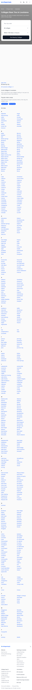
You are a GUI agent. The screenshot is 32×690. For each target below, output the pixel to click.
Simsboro (3, 555)
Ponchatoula (20, 480)
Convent (19, 194)
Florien (3, 268)
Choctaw (3, 212)
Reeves (3, 519)
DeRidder (3, 227)
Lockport (19, 377)
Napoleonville (4, 440)
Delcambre (4, 218)
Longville (19, 384)
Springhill (19, 537)
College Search (4, 675)
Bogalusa (19, 140)
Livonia (18, 375)
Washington (4, 617)
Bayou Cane (4, 153)
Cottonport (19, 200)
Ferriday (3, 263)
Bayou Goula (4, 158)
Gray (18, 290)
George (3, 285)
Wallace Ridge (4, 615)
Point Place (19, 474)
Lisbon (18, 371)
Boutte (18, 151)
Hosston (19, 321)
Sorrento (3, 566)
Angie (18, 113)
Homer (18, 317)
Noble (18, 444)
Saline (2, 534)
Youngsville (4, 632)
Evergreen (19, 254)
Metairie (19, 399)
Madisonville (4, 399)
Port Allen (19, 481)
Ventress (3, 599)
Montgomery (20, 413)
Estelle (18, 248)
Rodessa (19, 518)
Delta (2, 222)
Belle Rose (3, 167)
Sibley (2, 546)
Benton (3, 171)
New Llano (3, 449)
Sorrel (2, 564)
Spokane (19, 534)
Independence (4, 331)
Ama (2, 122)
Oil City (3, 467)
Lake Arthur (4, 377)
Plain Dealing (4, 494)
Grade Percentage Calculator (23, 680)
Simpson (3, 553)
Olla (18, 460)
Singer (2, 557)
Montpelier (19, 417)
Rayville (3, 514)
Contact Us (3, 655)
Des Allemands (5, 229)
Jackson (3, 338)
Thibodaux (3, 584)
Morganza (19, 427)
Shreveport (4, 544)
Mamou (3, 400)
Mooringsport (20, 422)
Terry (2, 582)
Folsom (3, 270)
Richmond (3, 523)
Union (2, 590)
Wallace (3, 613)
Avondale (19, 126)
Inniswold (3, 333)
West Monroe (4, 626)
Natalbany (3, 442)
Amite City (3, 126)
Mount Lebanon (21, 434)
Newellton (19, 442)
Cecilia (2, 194)
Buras (18, 171)
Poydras (19, 490)
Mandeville (4, 402)
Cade (2, 176)
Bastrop (3, 146)
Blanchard (19, 138)
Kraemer (19, 359)
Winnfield (19, 619)
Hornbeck (19, 319)
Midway (19, 400)
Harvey (3, 319)
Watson (3, 620)
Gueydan (19, 301)
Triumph (19, 580)
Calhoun (3, 178)
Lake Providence (5, 380)
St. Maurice (20, 548)
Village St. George (21, 595)
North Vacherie (20, 449)
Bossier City (20, 147)
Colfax (18, 189)
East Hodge (4, 239)
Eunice (18, 252)
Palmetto (3, 474)
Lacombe (3, 370)
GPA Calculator (20, 672)
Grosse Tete (20, 299)
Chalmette (3, 202)
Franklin (19, 267)
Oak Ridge (3, 462)
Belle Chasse (4, 165)
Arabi (18, 115)
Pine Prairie (4, 487)
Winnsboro (19, 620)
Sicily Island (4, 548)
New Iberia (4, 447)
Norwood (19, 451)
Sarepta (3, 536)
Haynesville (4, 324)
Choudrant (19, 176)
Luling (18, 389)
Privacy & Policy (15, 686)
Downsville (19, 222)
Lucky (18, 388)
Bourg (18, 149)
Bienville (19, 137)
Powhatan (19, 489)
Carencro (3, 187)
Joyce (18, 346)
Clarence (19, 182)
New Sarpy (19, 440)
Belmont (3, 169)
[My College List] (26, 2)
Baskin (2, 144)
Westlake (19, 610)
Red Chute (3, 516)
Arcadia (19, 117)
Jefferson (3, 346)
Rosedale (19, 521)
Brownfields (20, 162)
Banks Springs (4, 138)
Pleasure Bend (20, 472)
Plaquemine (4, 496)
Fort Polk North (20, 263)
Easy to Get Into (20, 664)
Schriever (3, 537)
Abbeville (3, 113)
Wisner (18, 622)
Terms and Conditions (5, 686)
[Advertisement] (16, 63)
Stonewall (19, 559)
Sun (18, 564)
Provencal (19, 499)
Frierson (19, 272)
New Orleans (4, 104)
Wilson (18, 617)
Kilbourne (3, 360)
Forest (2, 274)
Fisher (2, 267)
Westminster (20, 611)
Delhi (2, 220)
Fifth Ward (3, 265)
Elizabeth (3, 250)
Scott (2, 539)
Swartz (18, 570)
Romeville (19, 519)
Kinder (18, 357)
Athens (18, 122)
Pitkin (2, 492)
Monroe (19, 408)
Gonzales (3, 303)
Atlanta (18, 124)
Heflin (18, 308)
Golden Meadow (5, 299)
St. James (19, 543)
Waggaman (4, 610)
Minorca (19, 406)
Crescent (19, 207)
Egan (2, 248)
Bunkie (18, 169)
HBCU (18, 659)
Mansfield (3, 406)
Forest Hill (19, 260)
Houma (18, 322)
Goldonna (3, 301)
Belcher (3, 164)
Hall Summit (4, 312)
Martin (3, 418)
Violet (18, 601)
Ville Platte (19, 597)
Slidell (2, 562)
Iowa (18, 331)
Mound (18, 433)
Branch (18, 155)
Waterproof (4, 619)
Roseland (19, 523)
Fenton (3, 261)
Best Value (19, 655)
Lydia (18, 393)
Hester (18, 313)
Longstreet (19, 382)
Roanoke (19, 512)
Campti (3, 184)
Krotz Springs (20, 360)
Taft (2, 577)
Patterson (3, 480)
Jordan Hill (19, 344)
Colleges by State (5, 682)
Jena (2, 347)
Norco (18, 446)
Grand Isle (19, 286)
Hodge (18, 315)
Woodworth (20, 626)
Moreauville (20, 424)
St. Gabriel (19, 541)
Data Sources (4, 652)
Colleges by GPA (4, 673)
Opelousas (19, 462)
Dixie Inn (3, 234)
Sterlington (19, 557)
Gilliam (3, 290)
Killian (18, 353)
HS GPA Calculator (21, 674)
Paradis (3, 476)
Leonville (19, 368)
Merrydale (3, 433)
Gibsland (3, 286)
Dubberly (19, 229)
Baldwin (3, 135)
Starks (18, 553)
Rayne (2, 512)
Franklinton (20, 268)
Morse (18, 429)
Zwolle (18, 637)
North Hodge (20, 447)
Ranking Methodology (6, 653)
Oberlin (3, 465)
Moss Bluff (19, 431)
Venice (2, 597)
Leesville (3, 393)
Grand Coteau (20, 285)
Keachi (3, 355)
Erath (18, 243)
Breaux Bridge (20, 156)
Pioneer (3, 490)
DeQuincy (3, 225)
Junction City (20, 347)
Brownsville (20, 164)
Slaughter (3, 561)
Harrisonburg (4, 317)
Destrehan (3, 231)
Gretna (18, 297)
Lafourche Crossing (6, 375)
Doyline (19, 223)
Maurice (3, 422)
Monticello (19, 415)
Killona (18, 355)
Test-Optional (20, 661)
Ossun (18, 465)
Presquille (19, 494)
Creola (18, 205)
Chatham (3, 207)
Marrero (3, 417)
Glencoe (3, 294)
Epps (18, 241)
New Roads (4, 453)
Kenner (3, 357)
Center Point (4, 196)
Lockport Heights (21, 379)
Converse (19, 196)
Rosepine (19, 525)
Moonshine (19, 420)
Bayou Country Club (6, 155)
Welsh (2, 624)
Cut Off (18, 212)
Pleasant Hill (4, 499)
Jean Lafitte (4, 342)
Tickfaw (19, 577)
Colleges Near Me (5, 680)
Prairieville (19, 492)
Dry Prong (19, 225)
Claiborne (19, 180)
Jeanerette (3, 344)
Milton (18, 402)
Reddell (3, 518)
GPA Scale (19, 682)
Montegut (19, 409)
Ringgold (3, 528)
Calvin (2, 180)
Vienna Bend (4, 604)
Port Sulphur (20, 485)
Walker (3, 611)
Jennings (19, 338)
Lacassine (3, 368)
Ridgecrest (4, 527)
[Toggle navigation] (30, 2)
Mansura (3, 408)
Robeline (19, 514)
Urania (18, 590)
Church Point (20, 178)
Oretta (18, 463)
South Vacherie (5, 570)
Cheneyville (4, 210)
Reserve (3, 521)
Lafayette (3, 371)
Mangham (3, 404)
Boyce (18, 153)
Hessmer (19, 312)
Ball (2, 137)
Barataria (3, 140)
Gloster (3, 297)
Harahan (3, 315)
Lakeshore (3, 382)
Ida (2, 329)
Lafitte (2, 373)
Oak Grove (3, 458)
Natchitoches (4, 446)
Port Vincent (20, 487)
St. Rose (19, 550)
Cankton (3, 185)
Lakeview (3, 384)
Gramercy (19, 281)
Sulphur (19, 562)
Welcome (3, 622)
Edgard (3, 245)
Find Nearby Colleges (16, 37)
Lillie (18, 370)
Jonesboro (19, 340)
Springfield (19, 536)
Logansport (20, 380)
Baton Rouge (12, 104)
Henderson (19, 310)
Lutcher (19, 391)
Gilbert (3, 288)
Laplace (3, 386)
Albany (3, 119)
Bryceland (19, 167)
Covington (19, 203)
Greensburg (20, 294)
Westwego (19, 613)
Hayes (2, 322)
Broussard (19, 160)
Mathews (3, 420)
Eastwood (3, 241)
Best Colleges (20, 653)
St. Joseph (19, 544)
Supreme (19, 568)
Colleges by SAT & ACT (6, 671)
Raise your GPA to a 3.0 (22, 677)
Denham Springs (5, 223)
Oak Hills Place (4, 460)
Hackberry (3, 308)
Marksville (3, 415)
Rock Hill (19, 516)
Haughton (3, 321)
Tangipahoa (4, 580)
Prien (18, 496)
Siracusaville (4, 559)
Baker (2, 133)
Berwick (19, 135)
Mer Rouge (4, 427)
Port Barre (19, 483)
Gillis (2, 292)
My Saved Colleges (5, 677)
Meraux (3, 429)
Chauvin (3, 209)
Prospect (19, 498)
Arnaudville (20, 119)
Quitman (3, 505)
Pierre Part (3, 485)
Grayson (19, 292)
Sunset (18, 566)
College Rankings (20, 652)
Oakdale (3, 463)
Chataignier (4, 205)
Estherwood (20, 250)
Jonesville (19, 342)
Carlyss (3, 189)
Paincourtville (4, 472)
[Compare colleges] (23, 2)
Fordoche (3, 272)
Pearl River (4, 483)
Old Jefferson (20, 458)
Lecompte (3, 391)
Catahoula (3, 193)
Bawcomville (4, 149)
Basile (2, 142)
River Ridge (20, 510)
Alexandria (4, 120)
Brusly (18, 165)
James (2, 340)
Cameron (3, 182)
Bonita (18, 142)
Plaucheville (4, 498)
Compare (3, 678)
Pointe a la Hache (21, 476)
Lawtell (3, 389)
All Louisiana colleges (6, 87)
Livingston (19, 373)
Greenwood (20, 295)
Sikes (2, 550)
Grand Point (20, 288)
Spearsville (4, 571)
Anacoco (3, 128)
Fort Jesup (19, 261)
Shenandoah (4, 541)
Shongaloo (3, 543)
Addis (2, 117)
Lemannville (20, 366)
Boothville (19, 144)
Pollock (18, 478)
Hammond (3, 313)
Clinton (18, 187)
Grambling (19, 279)
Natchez (3, 444)
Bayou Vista (4, 162)
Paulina (3, 481)
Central (3, 198)
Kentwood (3, 359)
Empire (18, 239)
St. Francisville (20, 539)
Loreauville (19, 386)
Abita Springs (4, 115)
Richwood (3, 525)
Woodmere (19, 624)
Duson (18, 232)
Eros (18, 245)
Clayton (19, 185)
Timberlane (20, 579)
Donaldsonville (20, 220)
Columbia (19, 193)
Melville (3, 425)
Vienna (3, 603)
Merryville (3, 434)
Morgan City (20, 425)
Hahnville (3, 310)
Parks (2, 478)
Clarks (18, 184)
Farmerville (4, 260)
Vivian (18, 603)
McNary (3, 424)
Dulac (18, 231)
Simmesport (4, 552)
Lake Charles (4, 379)
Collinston (19, 191)
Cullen (18, 210)
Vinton (18, 599)
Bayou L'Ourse (4, 160)
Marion (3, 413)
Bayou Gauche (4, 156)
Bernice (19, 133)
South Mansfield (5, 568)
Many (2, 409)
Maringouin (4, 411)
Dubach (19, 227)
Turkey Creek (20, 584)
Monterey (19, 411)
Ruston (18, 527)
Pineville (3, 489)
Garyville (3, 283)
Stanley (19, 552)
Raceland (3, 510)
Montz (18, 418)
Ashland (19, 120)
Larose (2, 388)
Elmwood (3, 252)
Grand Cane (20, 283)
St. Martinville (20, 546)
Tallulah (3, 579)
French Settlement (21, 270)
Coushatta (19, 202)
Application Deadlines (21, 657)
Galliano (3, 279)
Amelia (3, 124)
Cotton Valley (20, 198)
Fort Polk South (20, 265)
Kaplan (3, 353)
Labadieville (4, 366)
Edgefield (3, 247)
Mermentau (4, 431)
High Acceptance (20, 662)
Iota (18, 329)
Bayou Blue (4, 151)
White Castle (20, 615)
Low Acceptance (20, 666)
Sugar (18, 561)
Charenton (3, 203)
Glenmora (3, 295)
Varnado (3, 595)
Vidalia (3, 601)
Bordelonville (20, 146)
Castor (2, 191)
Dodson (19, 218)
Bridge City (19, 158)
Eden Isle (3, 243)
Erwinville (19, 247)
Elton (2, 254)
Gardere (3, 281)
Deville (3, 232)
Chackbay (3, 200)
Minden (19, 404)
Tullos (18, 582)
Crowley (19, 209)
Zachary (3, 637)
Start (18, 555)
